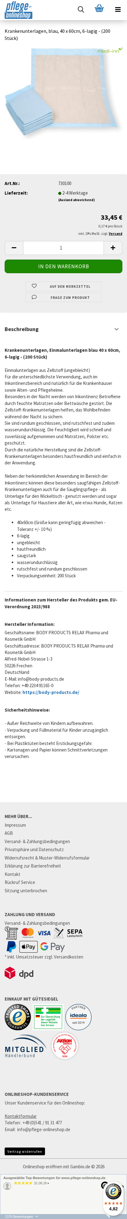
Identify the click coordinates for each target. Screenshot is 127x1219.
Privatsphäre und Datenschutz (34, 849)
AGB (9, 833)
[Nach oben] (110, 1215)
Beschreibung (22, 329)
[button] (14, 248)
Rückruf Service (20, 882)
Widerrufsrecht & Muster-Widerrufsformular (47, 858)
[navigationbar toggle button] (118, 9)
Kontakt (12, 874)
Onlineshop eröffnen (42, 1166)
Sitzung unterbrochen (26, 891)
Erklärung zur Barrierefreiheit (33, 866)
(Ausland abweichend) (76, 200)
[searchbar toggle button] (81, 9)
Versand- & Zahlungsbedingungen (37, 841)
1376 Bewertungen (19, 1216)
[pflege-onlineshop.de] (16, 10)
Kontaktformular (21, 1116)
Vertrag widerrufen (24, 1151)
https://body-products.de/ (51, 692)
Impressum (15, 825)
